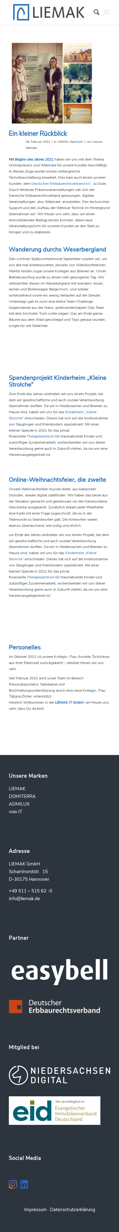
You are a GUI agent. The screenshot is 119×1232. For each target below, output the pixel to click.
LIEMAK (62, 142)
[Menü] (107, 12)
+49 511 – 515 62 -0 (30, 891)
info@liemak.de (24, 899)
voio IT (15, 812)
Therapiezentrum (40, 436)
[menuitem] (93, 12)
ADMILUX (19, 804)
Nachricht (76, 142)
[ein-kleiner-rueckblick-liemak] (52, 83)
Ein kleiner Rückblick (38, 133)
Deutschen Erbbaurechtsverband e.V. (61, 183)
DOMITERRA (22, 796)
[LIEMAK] (49, 12)
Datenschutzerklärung (72, 1210)
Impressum (35, 1210)
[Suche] (93, 12)
